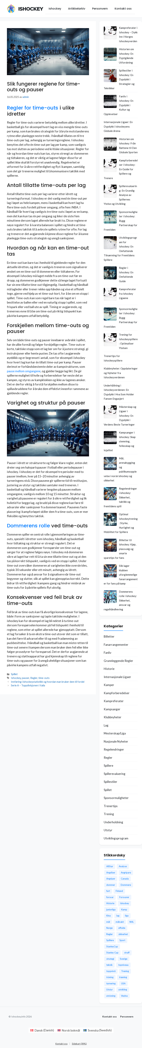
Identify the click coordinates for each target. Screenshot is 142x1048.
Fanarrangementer (116, 644)
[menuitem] (42, 1030)
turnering (111, 983)
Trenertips (111, 806)
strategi (110, 958)
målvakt (120, 921)
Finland (119, 891)
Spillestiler (110, 782)
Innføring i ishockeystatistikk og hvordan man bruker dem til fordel (47, 681)
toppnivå (111, 971)
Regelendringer (114, 749)
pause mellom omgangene (24, 371)
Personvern (100, 9)
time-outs (44, 677)
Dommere (126, 884)
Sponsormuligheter (116, 798)
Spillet (14, 674)
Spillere (108, 765)
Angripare (126, 872)
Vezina (124, 995)
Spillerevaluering (114, 774)
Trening (109, 814)
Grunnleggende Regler (118, 661)
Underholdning (113, 822)
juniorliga (111, 909)
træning (123, 977)
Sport (122, 940)
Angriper (110, 878)
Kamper (109, 685)
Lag (106, 725)
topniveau (123, 964)
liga (126, 915)
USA (123, 983)
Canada (125, 878)
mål (108, 921)
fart (108, 891)
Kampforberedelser (117, 693)
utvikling (122, 989)
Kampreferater (114, 701)
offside (121, 928)
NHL (132, 921)
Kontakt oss (123, 9)
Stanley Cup (112, 952)
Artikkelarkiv (76, 9)
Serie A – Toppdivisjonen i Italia (28, 685)
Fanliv (107, 652)
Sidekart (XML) (79, 1043)
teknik (109, 964)
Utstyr (108, 830)
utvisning (110, 995)
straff (127, 952)
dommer (110, 884)
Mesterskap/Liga (115, 733)
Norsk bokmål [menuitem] (71, 1030)
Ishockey (30, 9)
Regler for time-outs (32, 107)
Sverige (123, 958)
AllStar (109, 866)
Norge (109, 928)
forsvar (110, 897)
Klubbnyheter (112, 717)
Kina (108, 915)
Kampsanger (112, 709)
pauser (25, 677)
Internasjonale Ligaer (117, 677)
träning (109, 977)
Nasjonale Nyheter (116, 741)
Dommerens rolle (28, 525)
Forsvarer (124, 897)
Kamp (124, 909)
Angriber (110, 872)
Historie (109, 669)
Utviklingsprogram (116, 838)
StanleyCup (112, 946)
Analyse (123, 866)
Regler (33, 677)
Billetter (109, 636)
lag (117, 915)
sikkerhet (123, 934)
